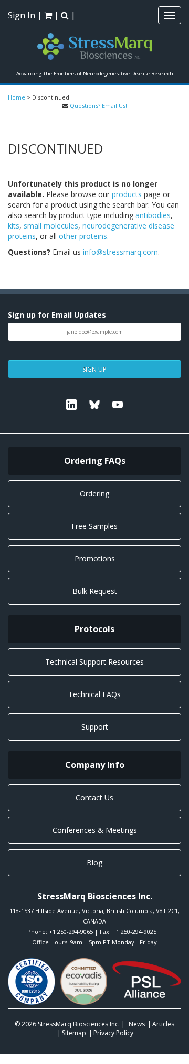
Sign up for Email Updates (57, 315)
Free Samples (94, 526)
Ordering (94, 493)
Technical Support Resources (94, 662)
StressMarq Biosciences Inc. (79, 1023)
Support (94, 727)
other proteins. (84, 236)
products (127, 194)
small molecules (51, 226)
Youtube (117, 404)
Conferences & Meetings (94, 830)
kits (13, 226)
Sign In (21, 15)
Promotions (95, 558)
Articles (163, 1023)
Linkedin (71, 404)
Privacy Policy (113, 1032)
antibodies (153, 215)
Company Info (94, 764)
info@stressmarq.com (120, 252)
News (137, 1023)
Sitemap (74, 1032)
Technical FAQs (94, 694)
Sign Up (94, 369)
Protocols (94, 629)
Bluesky (94, 404)
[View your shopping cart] (49, 15)
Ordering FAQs (94, 460)
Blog (94, 862)
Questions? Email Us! (98, 106)
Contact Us (94, 797)
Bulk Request (94, 591)
